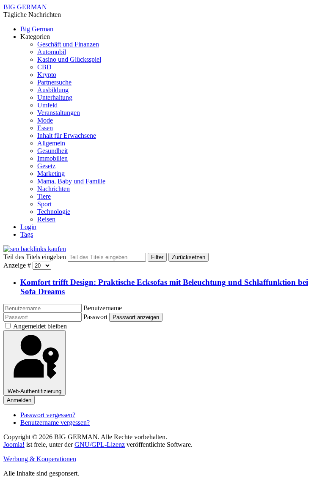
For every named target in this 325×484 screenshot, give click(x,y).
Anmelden (19, 400)
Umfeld (47, 105)
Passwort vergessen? (47, 414)
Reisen (46, 219)
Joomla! (14, 444)
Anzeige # (18, 265)
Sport (44, 204)
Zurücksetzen (188, 257)
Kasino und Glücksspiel (69, 59)
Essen (45, 127)
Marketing (51, 173)
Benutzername (102, 308)
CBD (44, 67)
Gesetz (46, 166)
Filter (157, 257)
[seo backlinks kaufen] (34, 248)
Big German (36, 29)
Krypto (46, 74)
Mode (45, 120)
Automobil (51, 51)
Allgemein (51, 143)
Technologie (53, 211)
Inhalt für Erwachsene (66, 135)
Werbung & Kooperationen (39, 458)
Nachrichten (53, 188)
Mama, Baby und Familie (71, 181)
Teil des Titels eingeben (35, 256)
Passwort (95, 316)
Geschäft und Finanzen (68, 44)
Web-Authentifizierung (34, 391)
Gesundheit (52, 150)
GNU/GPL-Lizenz (99, 444)
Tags (26, 234)
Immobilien (52, 158)
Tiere (44, 196)
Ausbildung (53, 89)
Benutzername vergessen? (55, 422)
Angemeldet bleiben (40, 326)
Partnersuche (54, 82)
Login (28, 226)
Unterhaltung (54, 97)
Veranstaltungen (58, 112)
